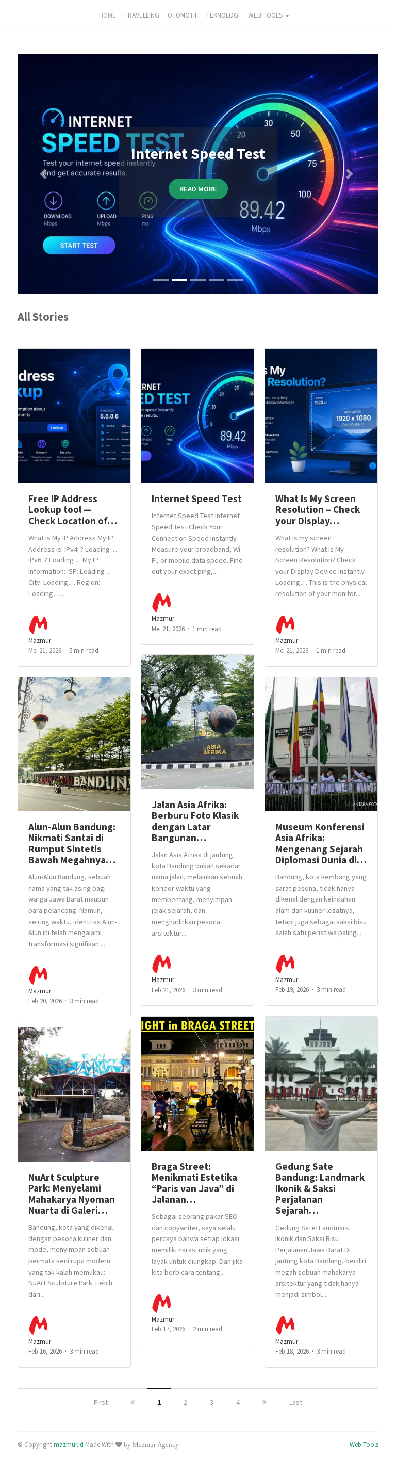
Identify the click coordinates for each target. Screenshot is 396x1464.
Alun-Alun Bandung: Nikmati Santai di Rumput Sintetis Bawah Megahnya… (72, 843)
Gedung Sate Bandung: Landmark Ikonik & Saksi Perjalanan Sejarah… (320, 1188)
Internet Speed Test (197, 498)
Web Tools (265, 15)
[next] (264, 1402)
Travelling (141, 15)
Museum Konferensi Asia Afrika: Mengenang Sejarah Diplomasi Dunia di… (321, 843)
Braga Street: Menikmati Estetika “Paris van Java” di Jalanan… (194, 1182)
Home (107, 15)
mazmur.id (69, 1444)
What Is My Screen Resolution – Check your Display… (317, 509)
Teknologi (223, 15)
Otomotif (183, 15)
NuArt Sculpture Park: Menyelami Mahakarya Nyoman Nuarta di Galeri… (71, 1193)
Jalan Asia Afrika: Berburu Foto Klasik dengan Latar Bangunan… (195, 821)
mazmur (39, 640)
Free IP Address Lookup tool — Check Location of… (72, 509)
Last (295, 1402)
